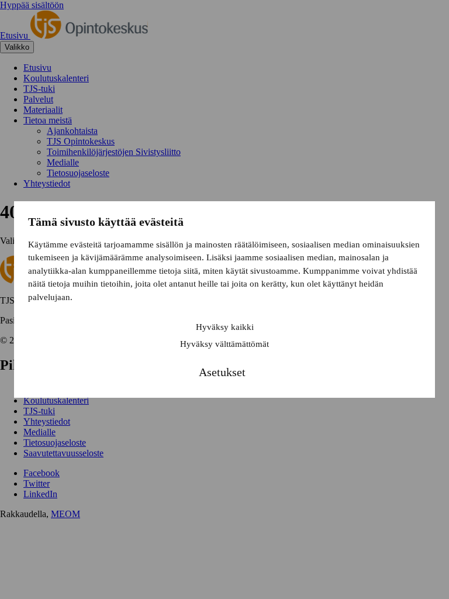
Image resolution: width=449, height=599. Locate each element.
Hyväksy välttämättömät (224, 344)
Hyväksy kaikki (225, 327)
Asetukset (222, 372)
